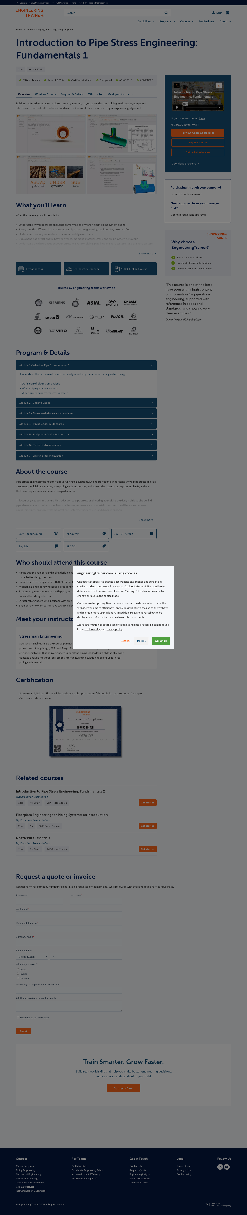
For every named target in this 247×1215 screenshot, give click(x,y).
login (202, 118)
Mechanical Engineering (28, 1174)
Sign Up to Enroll (123, 1088)
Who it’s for (95, 94)
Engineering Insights (140, 1174)
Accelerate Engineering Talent (87, 1170)
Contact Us (136, 1166)
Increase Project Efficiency (86, 1174)
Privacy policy (184, 1170)
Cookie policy (184, 1174)
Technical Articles (139, 1182)
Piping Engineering (25, 1170)
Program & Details (72, 94)
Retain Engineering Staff (84, 1178)
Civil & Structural (25, 1186)
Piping (41, 29)
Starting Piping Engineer (60, 29)
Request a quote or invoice (186, 193)
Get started (147, 802)
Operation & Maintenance (30, 1182)
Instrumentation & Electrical (31, 1190)
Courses (30, 29)
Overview (24, 94)
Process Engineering (26, 1178)
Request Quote (138, 1170)
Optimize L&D (79, 1166)
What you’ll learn (45, 94)
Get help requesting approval (188, 214)
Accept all (161, 640)
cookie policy (92, 629)
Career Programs (25, 1166)
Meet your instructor (120, 94)
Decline (141, 640)
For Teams (79, 1159)
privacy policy (114, 629)
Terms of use (184, 1166)
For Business (207, 21)
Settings (126, 640)
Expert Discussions (140, 1178)
